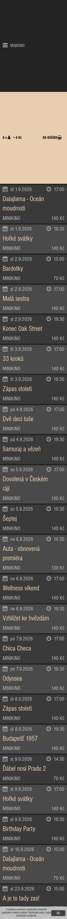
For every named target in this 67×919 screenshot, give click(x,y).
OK (58, 913)
